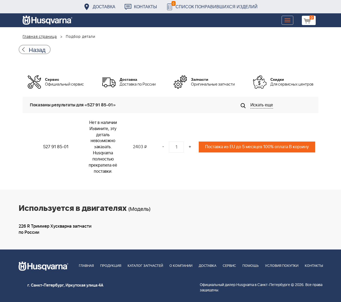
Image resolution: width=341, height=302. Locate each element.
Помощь (250, 265)
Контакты (145, 6)
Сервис (229, 265)
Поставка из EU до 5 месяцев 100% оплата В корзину (257, 147)
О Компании (180, 265)
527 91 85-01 (55, 147)
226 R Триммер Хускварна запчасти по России (55, 229)
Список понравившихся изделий (215, 5)
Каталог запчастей (145, 265)
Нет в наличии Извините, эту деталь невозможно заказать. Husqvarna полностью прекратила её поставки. (103, 147)
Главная (86, 265)
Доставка (104, 6)
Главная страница (40, 36)
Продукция (110, 265)
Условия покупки (281, 265)
